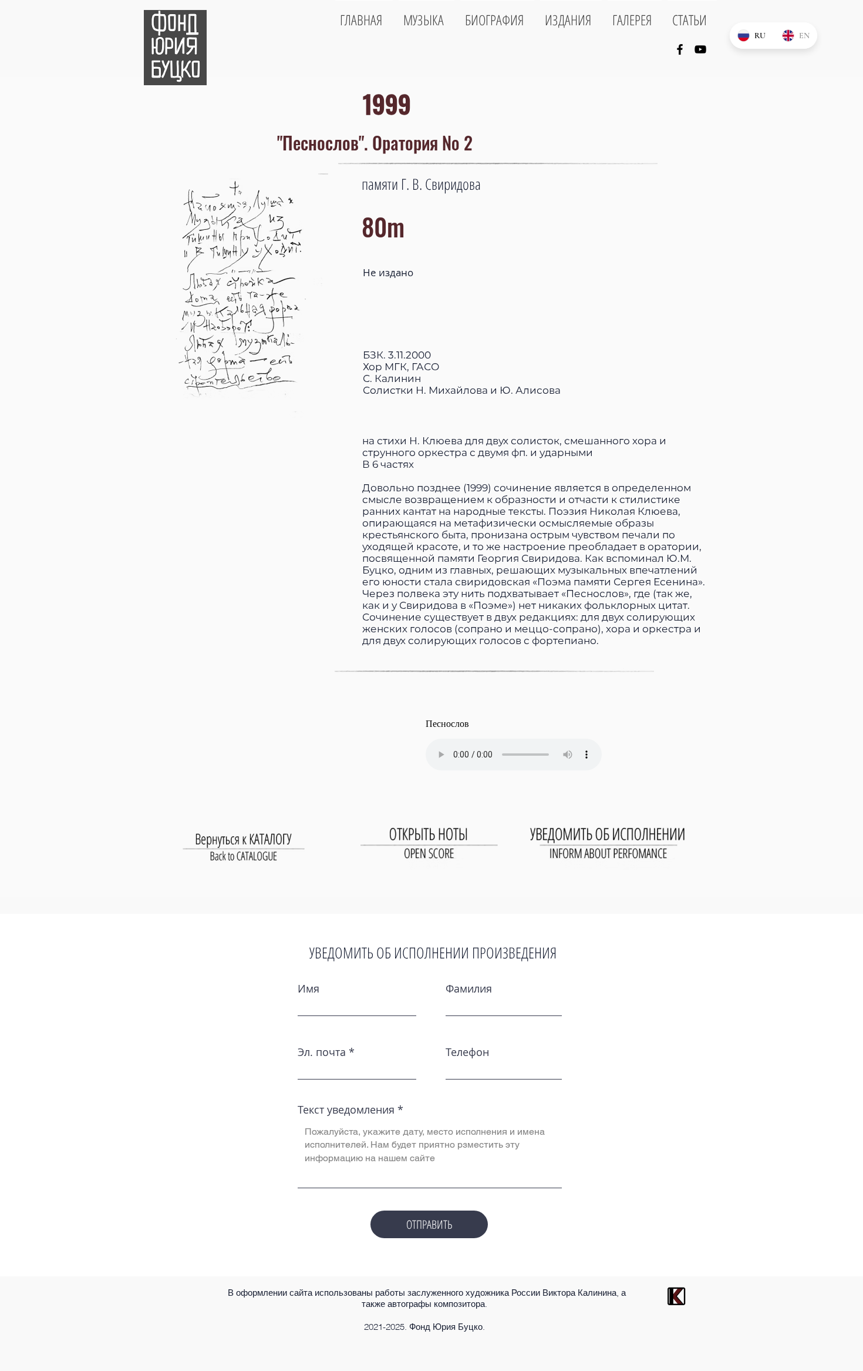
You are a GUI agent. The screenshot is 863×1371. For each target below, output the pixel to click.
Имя (308, 988)
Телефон (467, 1052)
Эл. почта (322, 1052)
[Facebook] (680, 49)
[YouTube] (700, 49)
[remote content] (528, 741)
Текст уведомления (346, 1109)
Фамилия (469, 988)
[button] (240, 296)
